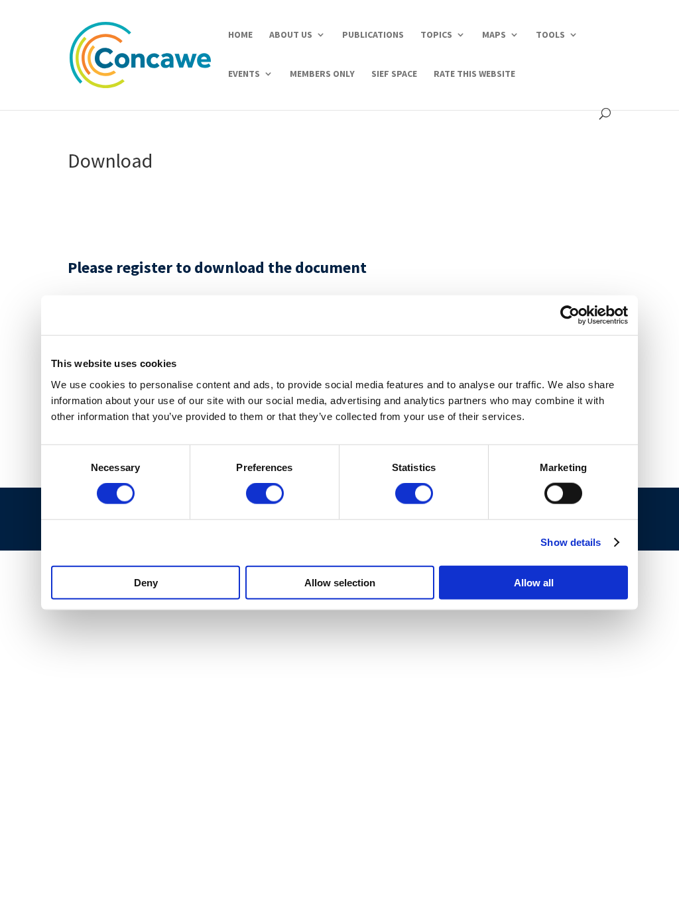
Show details (570, 542)
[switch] (265, 493)
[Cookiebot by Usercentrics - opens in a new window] (570, 315)
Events (244, 74)
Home (240, 35)
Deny (146, 582)
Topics (436, 35)
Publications (373, 35)
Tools (550, 35)
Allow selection (339, 582)
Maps (494, 35)
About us (290, 35)
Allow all (534, 582)
